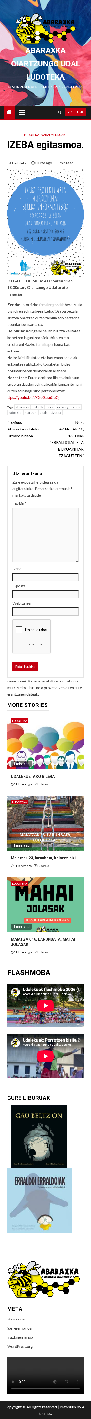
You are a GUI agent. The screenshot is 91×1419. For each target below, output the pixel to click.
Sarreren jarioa (19, 1328)
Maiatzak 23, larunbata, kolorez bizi (43, 858)
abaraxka (22, 407)
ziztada (56, 413)
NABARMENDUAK (53, 135)
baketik (38, 407)
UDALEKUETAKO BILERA (33, 776)
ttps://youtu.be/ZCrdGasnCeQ (33, 397)
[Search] (60, 112)
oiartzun (30, 413)
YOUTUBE (75, 112)
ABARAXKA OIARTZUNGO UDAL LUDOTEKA (45, 64)
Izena (16, 568)
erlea (50, 407)
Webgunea (21, 603)
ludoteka (15, 413)
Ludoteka (31, 135)
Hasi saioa (16, 1319)
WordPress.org (20, 1346)
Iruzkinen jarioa (20, 1337)
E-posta (18, 585)
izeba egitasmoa (68, 407)
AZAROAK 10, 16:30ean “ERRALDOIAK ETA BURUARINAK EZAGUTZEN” (67, 439)
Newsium (68, 1406)
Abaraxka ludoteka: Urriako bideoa (23, 429)
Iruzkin (19, 503)
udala (44, 413)
